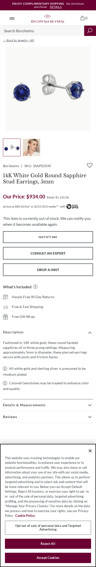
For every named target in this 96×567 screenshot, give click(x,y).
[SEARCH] (90, 31)
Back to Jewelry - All (20, 40)
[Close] (90, 450)
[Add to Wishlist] (89, 165)
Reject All (48, 544)
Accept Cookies (48, 558)
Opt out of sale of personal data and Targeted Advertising (48, 528)
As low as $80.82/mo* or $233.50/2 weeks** (31, 206)
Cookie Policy (25, 516)
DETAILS (56, 6)
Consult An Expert (48, 253)
